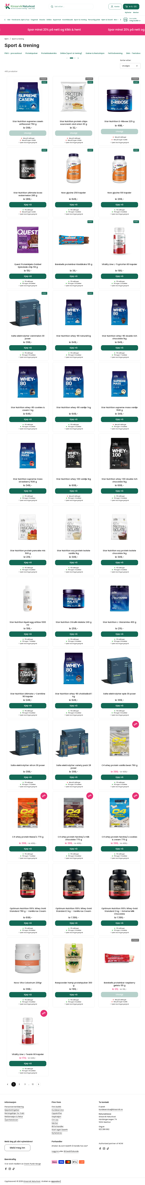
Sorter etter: (125, 60)
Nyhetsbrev (57, 1133)
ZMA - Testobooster (135, 53)
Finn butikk (56, 1106)
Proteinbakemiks (49, 53)
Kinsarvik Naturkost (31, 1181)
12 (33, 1084)
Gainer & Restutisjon (95, 53)
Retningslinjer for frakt (14, 1113)
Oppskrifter (57, 1113)
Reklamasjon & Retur (14, 1116)
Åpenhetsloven (11, 1120)
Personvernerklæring (14, 1106)
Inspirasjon (56, 1116)
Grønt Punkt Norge (32, 1163)
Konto (117, 6)
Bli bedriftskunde (71, 1151)
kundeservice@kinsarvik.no (111, 1109)
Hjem (7, 39)
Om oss (55, 1120)
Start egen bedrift (60, 1129)
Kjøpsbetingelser (12, 1110)
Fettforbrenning (115, 53)
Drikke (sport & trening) (71, 53)
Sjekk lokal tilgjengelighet (28, 142)
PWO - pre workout (13, 53)
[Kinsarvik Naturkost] (20, 6)
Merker (55, 1123)
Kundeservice (58, 1110)
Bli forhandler (58, 1126)
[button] (131, 6)
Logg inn (55, 1151)
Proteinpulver (31, 53)
